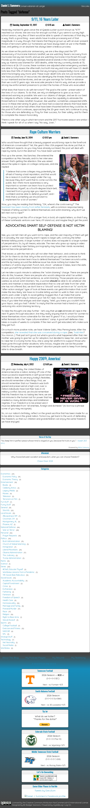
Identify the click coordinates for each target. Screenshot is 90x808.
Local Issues (6, 513)
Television (7, 496)
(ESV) (3, 443)
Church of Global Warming (14, 544)
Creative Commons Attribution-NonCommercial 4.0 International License (57, 802)
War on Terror (9, 530)
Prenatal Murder (10, 608)
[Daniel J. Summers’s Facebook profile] (45, 796)
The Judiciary (8, 555)
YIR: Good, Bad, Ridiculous (14, 575)
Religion (6, 614)
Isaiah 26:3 (82, 441)
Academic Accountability (13, 580)
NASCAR (6, 631)
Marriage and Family (11, 606)
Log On (68, 805)
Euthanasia (7, 589)
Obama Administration (12, 552)
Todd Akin (78, 332)
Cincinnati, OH (9, 519)
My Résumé (58, 657)
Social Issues (6, 578)
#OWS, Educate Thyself (13, 569)
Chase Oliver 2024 (45, 461)
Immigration (8, 547)
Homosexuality (9, 603)
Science (4, 564)
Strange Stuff (6, 637)
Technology (6, 639)
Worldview (5, 648)
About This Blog (10, 657)
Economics (5, 474)
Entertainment (7, 482)
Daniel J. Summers (10, 5)
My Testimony (78, 657)
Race (5, 611)
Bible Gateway (83, 447)
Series (3, 566)
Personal (4, 533)
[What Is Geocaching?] (45, 779)
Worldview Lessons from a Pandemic (18, 572)
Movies (6, 493)
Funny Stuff (6, 504)
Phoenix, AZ (8, 524)
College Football (10, 625)
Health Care (8, 600)
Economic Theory (10, 479)
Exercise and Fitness (11, 628)
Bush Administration (11, 541)
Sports (4, 623)
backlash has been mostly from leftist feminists (26, 207)
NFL (4, 634)
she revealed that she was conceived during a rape (41, 332)
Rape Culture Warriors (45, 131)
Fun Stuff (5, 502)
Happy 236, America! (45, 358)
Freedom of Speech (11, 597)
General (4, 507)
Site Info (6, 510)
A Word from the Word (44, 663)
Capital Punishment (11, 583)
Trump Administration (12, 558)
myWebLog (58, 805)
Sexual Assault (9, 620)
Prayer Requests (10, 535)
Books (5, 485)
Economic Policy (10, 476)
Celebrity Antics (9, 488)
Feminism (7, 594)
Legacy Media (9, 490)
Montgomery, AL (10, 521)
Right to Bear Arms (11, 617)
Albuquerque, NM (10, 516)
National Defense (8, 527)
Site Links (85, 6)
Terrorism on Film (10, 499)
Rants (3, 561)
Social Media (8, 645)
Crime (5, 586)
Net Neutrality (9, 642)
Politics (4, 538)
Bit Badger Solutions (32, 805)
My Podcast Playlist (35, 657)
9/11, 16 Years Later (45, 19)
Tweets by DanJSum (45, 790)
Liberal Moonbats (10, 549)
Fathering (7, 592)
